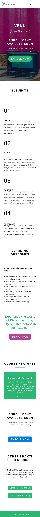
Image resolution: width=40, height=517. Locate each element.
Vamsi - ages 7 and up (20, 488)
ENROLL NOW (20, 58)
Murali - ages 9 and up (20, 495)
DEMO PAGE (20, 336)
